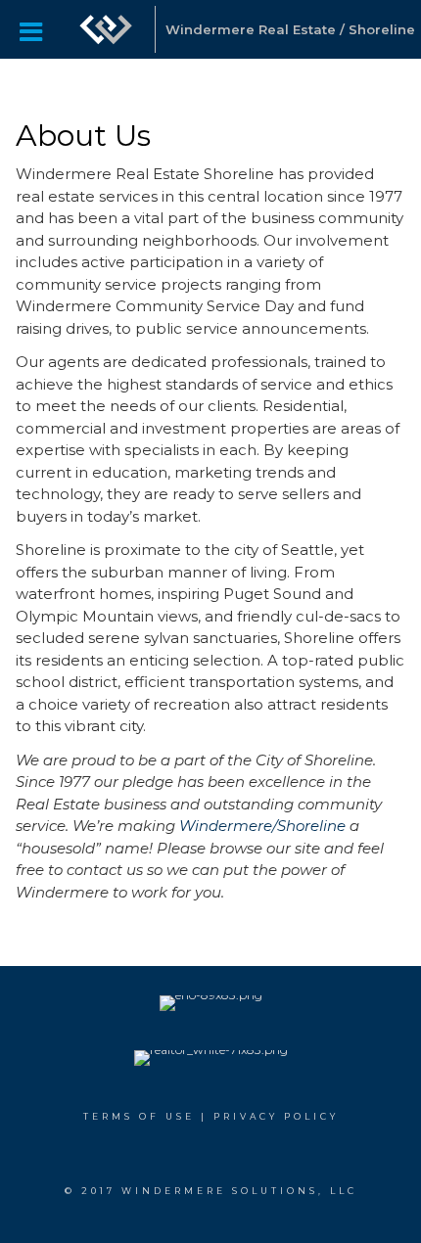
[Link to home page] (106, 29)
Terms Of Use (139, 1116)
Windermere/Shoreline (264, 825)
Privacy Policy (276, 1116)
